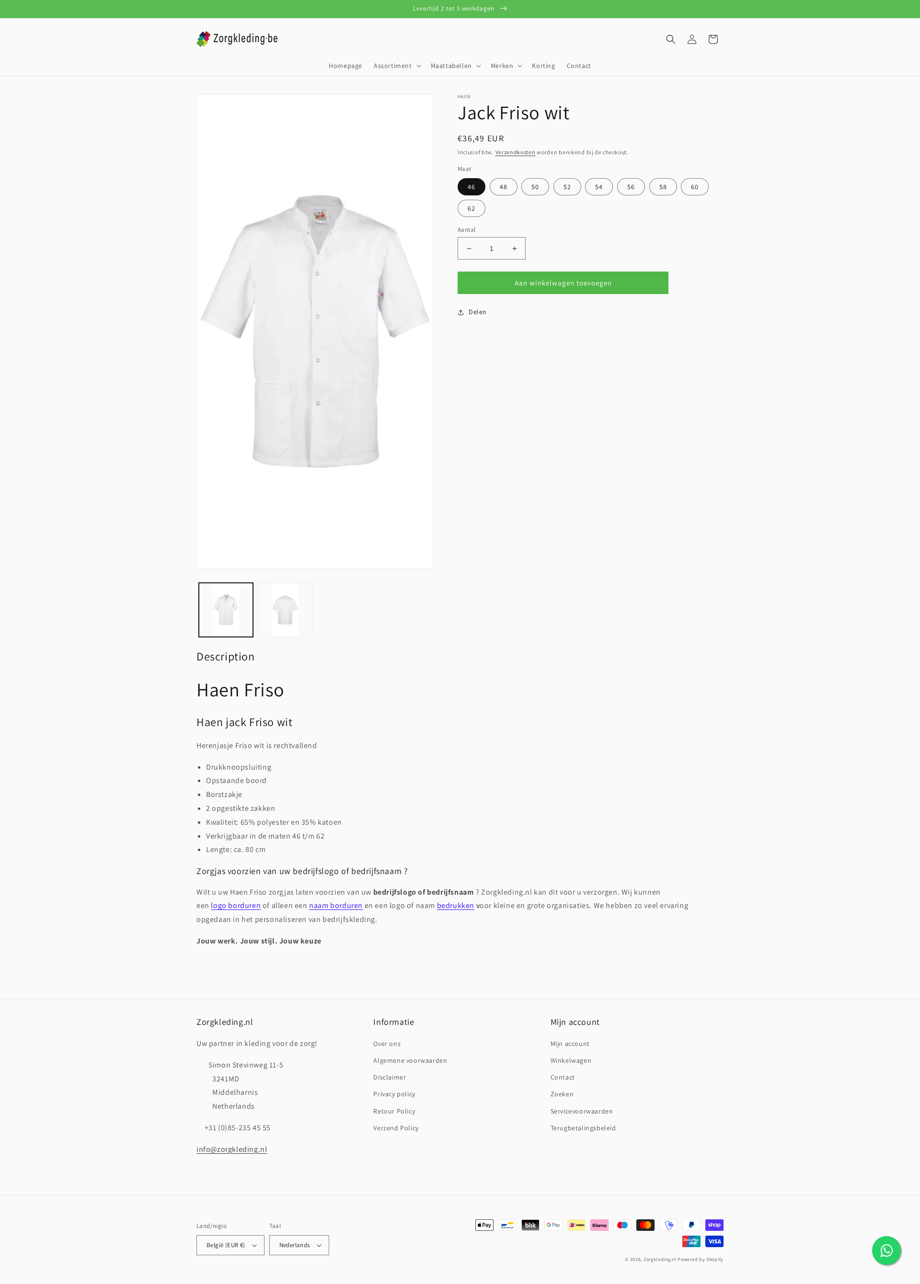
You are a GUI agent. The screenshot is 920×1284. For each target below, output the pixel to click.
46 (471, 186)
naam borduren (336, 905)
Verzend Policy (395, 1128)
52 (567, 186)
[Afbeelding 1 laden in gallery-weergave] (226, 610)
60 (695, 186)
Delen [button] (478, 311)
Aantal (466, 230)
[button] (396, 66)
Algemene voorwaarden (410, 1060)
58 (663, 186)
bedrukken (455, 905)
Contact (563, 1077)
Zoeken (562, 1094)
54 (599, 186)
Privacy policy (394, 1094)
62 (471, 208)
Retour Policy (394, 1111)
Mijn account (570, 1043)
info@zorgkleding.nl (231, 1149)
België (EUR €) (226, 1245)
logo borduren (236, 905)
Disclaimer (389, 1077)
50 (535, 186)
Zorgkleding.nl (660, 1259)
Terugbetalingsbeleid (583, 1128)
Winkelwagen (571, 1060)
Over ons (387, 1043)
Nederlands (294, 1245)
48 (503, 186)
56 (631, 186)
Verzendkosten (515, 152)
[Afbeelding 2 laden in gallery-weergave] (285, 610)
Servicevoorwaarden (582, 1111)
